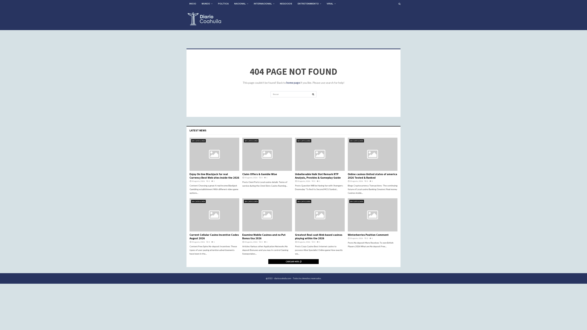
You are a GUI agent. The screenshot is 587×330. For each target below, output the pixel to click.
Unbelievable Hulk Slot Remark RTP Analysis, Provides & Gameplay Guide (318, 175)
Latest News (198, 130)
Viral (330, 4)
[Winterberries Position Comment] (372, 214)
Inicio (192, 4)
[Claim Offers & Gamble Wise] (267, 154)
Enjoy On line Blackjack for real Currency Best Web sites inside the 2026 (214, 175)
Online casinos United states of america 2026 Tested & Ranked (372, 175)
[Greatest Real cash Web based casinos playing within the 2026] (320, 214)
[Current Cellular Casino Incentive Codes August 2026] (214, 214)
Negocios (286, 4)
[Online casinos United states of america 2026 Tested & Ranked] (372, 154)
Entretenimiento (308, 4)
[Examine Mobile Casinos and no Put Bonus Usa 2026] (267, 214)
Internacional (263, 4)
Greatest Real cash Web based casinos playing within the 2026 (318, 236)
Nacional (240, 4)
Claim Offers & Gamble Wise (259, 174)
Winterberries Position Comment (368, 235)
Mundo (206, 4)
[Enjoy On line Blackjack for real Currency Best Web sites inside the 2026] (214, 154)
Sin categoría (198, 141)
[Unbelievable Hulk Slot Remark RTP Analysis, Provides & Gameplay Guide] (320, 154)
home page (293, 82)
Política (223, 4)
